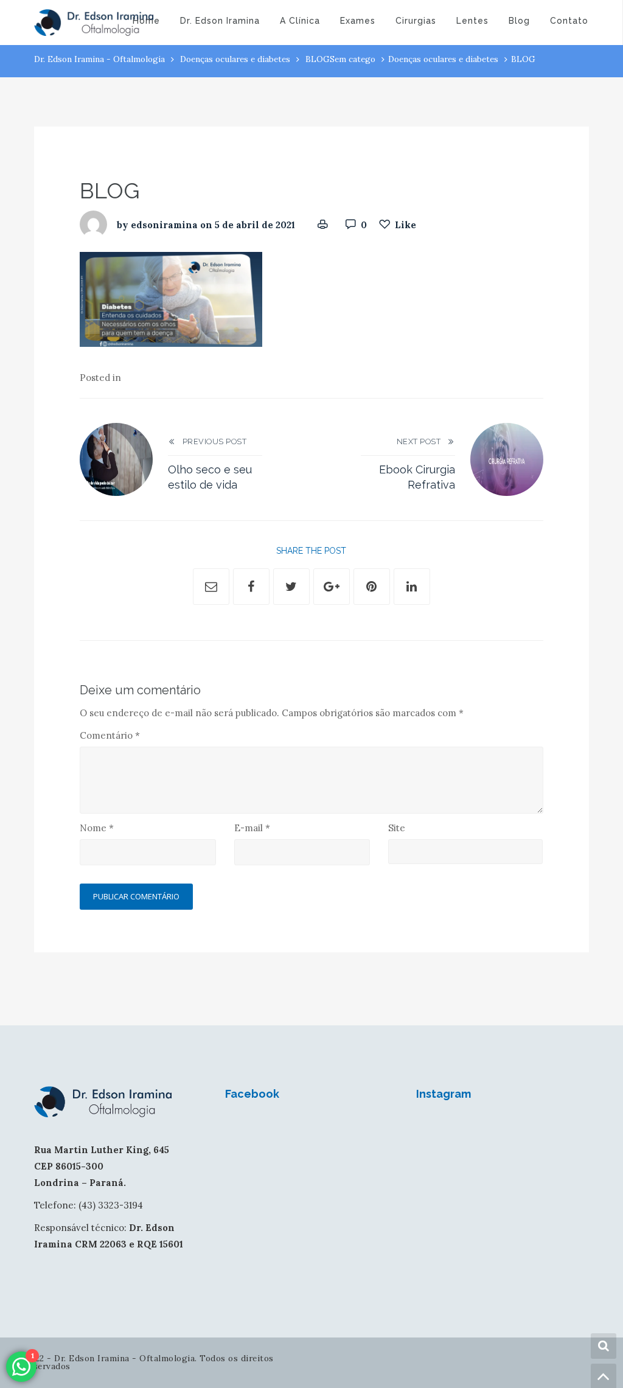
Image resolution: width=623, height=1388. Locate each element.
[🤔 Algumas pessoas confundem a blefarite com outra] (435, 1160)
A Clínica (300, 20)
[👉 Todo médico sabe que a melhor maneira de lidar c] (525, 1160)
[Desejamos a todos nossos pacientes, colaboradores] (435, 1132)
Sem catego (352, 59)
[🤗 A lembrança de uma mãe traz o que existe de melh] (569, 1160)
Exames (357, 20)
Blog (519, 20)
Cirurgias (415, 20)
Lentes (472, 20)
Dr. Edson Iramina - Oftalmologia (99, 59)
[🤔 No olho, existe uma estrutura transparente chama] (569, 1132)
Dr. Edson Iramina (220, 20)
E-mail (252, 828)
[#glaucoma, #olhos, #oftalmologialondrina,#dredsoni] (480, 1132)
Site (396, 828)
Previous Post (211, 441)
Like (405, 225)
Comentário (110, 735)
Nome (97, 828)
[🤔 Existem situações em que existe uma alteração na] (480, 1160)
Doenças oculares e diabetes (235, 59)
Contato (569, 20)
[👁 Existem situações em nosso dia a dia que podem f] (525, 1132)
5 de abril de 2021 (255, 225)
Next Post (422, 441)
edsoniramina (164, 225)
